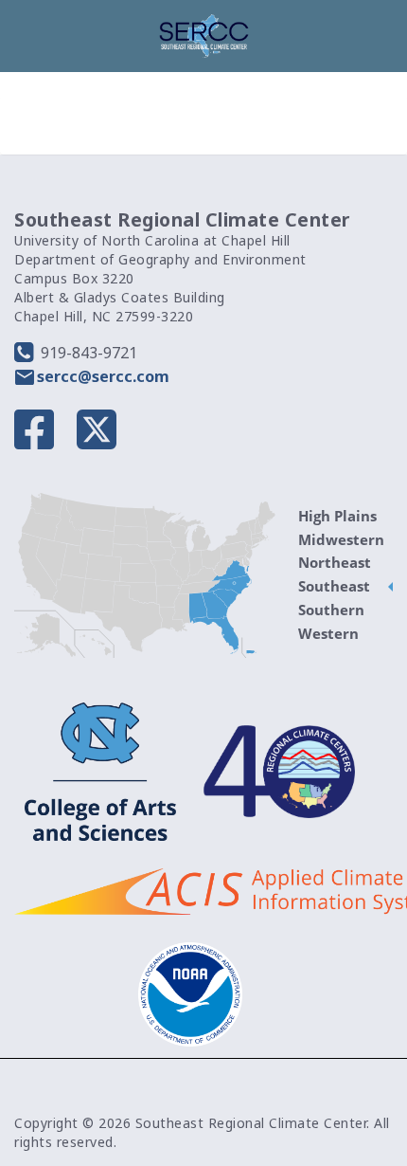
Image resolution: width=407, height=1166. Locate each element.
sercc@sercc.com (103, 376)
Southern (331, 609)
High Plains (337, 515)
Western (328, 633)
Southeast (334, 585)
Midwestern (341, 539)
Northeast (334, 562)
